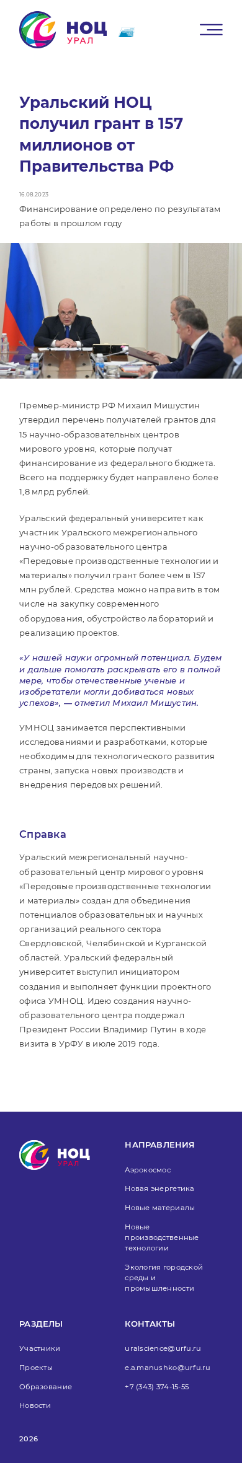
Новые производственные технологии (162, 1237)
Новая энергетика (159, 1188)
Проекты (36, 1367)
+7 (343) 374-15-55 (157, 1386)
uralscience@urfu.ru (163, 1348)
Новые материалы (160, 1207)
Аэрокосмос (148, 1170)
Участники (39, 1348)
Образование (45, 1386)
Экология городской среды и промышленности (164, 1278)
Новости (35, 1405)
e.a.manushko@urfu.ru (167, 1367)
